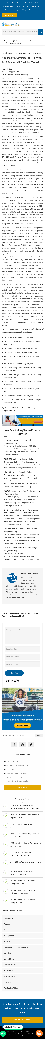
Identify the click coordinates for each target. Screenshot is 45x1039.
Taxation (7, 953)
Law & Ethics (9, 959)
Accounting (8, 918)
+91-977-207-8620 (14, 43)
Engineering (8, 970)
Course (11, 69)
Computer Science (11, 965)
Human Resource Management (16, 947)
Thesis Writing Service (15, 777)
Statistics (7, 941)
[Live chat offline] (39, 1033)
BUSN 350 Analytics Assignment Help (18, 459)
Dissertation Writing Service (17, 773)
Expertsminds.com (20, 1032)
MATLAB (7, 982)
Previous (5, 72)
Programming (9, 976)
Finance (7, 924)
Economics (8, 930)
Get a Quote (9, 15)
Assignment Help (13, 761)
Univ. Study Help (23, 1034)
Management (9, 935)
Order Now (22, 787)
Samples (31, 1034)
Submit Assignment (23, 41)
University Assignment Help (17, 781)
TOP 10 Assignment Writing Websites (24, 808)
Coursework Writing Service (17, 765)
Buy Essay (10, 769)
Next (17, 72)
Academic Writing (11, 988)
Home (8, 41)
